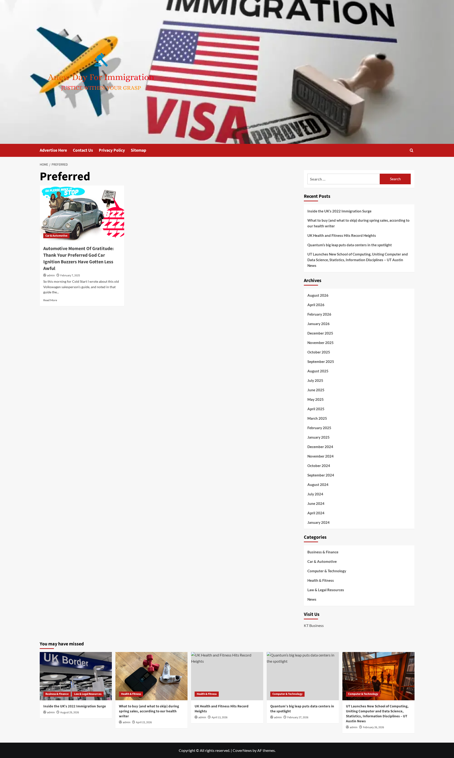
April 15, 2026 (144, 722)
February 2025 (319, 428)
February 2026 (319, 314)
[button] (412, 150)
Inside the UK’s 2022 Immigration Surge (339, 211)
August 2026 (317, 295)
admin (51, 275)
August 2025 (317, 371)
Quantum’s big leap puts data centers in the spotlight (349, 245)
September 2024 (320, 475)
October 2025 (318, 352)
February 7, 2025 (70, 275)
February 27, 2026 (297, 717)
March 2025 (317, 418)
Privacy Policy (112, 150)
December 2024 (320, 447)
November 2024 (320, 456)
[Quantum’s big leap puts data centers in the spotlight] (303, 676)
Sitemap (138, 150)
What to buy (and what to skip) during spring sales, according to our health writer (358, 223)
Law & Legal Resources (325, 590)
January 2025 (318, 437)
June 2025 (315, 390)
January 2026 (318, 324)
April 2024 (315, 513)
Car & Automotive (56, 236)
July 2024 (315, 494)
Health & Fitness (320, 580)
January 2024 (318, 522)
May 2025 (315, 399)
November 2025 (320, 342)
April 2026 (315, 305)
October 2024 (318, 465)
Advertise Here (53, 150)
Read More (50, 300)
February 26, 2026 (373, 727)
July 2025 (315, 380)
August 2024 (317, 484)
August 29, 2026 (69, 712)
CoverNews (242, 750)
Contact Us (83, 150)
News (311, 599)
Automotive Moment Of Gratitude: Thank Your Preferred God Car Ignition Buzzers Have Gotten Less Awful (78, 258)
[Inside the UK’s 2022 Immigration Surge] (76, 676)
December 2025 (320, 333)
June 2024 (315, 503)
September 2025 (320, 361)
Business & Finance (322, 552)
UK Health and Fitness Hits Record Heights (341, 235)
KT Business (314, 625)
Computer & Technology (326, 571)
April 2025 (315, 409)
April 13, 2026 (219, 717)
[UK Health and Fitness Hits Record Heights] (227, 676)
